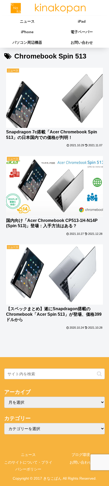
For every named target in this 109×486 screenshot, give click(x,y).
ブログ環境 (80, 455)
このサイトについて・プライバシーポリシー (28, 465)
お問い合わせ (81, 462)
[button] (99, 374)
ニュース (28, 455)
